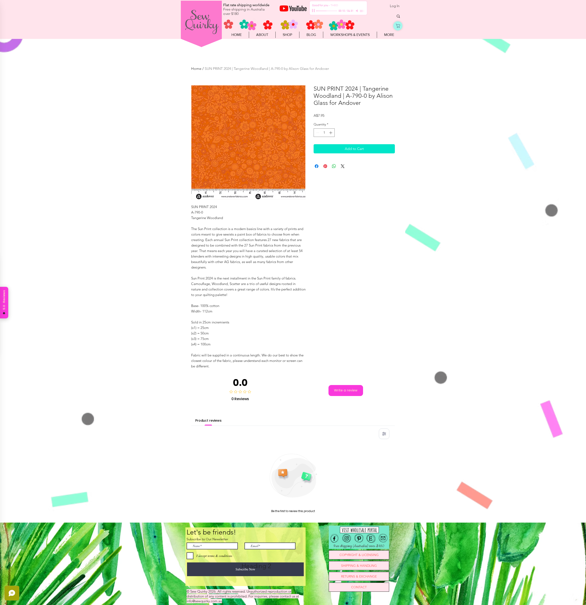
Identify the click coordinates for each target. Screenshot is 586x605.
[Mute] (357, 10)
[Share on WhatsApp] (334, 166)
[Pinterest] (358, 538)
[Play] (314, 11)
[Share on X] (342, 166)
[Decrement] (317, 133)
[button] (287, 35)
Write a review (346, 390)
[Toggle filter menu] (384, 434)
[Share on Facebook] (316, 166)
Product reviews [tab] (208, 420)
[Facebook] (334, 538)
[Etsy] (370, 538)
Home (196, 68)
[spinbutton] (324, 133)
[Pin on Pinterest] (325, 166)
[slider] (362, 11)
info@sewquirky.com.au (204, 601)
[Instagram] (346, 538)
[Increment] (331, 133)
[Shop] (397, 25)
